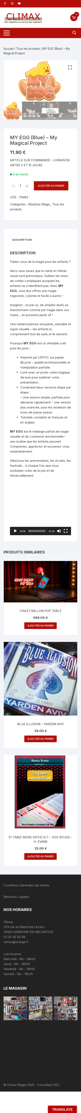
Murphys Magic (39, 204)
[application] (40, 518)
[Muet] (59, 531)
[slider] (37, 531)
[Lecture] (15, 531)
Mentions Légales (16, 897)
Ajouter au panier (51, 185)
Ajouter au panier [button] (40, 625)
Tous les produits (28, 48)
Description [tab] (22, 239)
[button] (70, 67)
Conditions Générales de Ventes (26, 885)
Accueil (9, 48)
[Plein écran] (66, 531)
